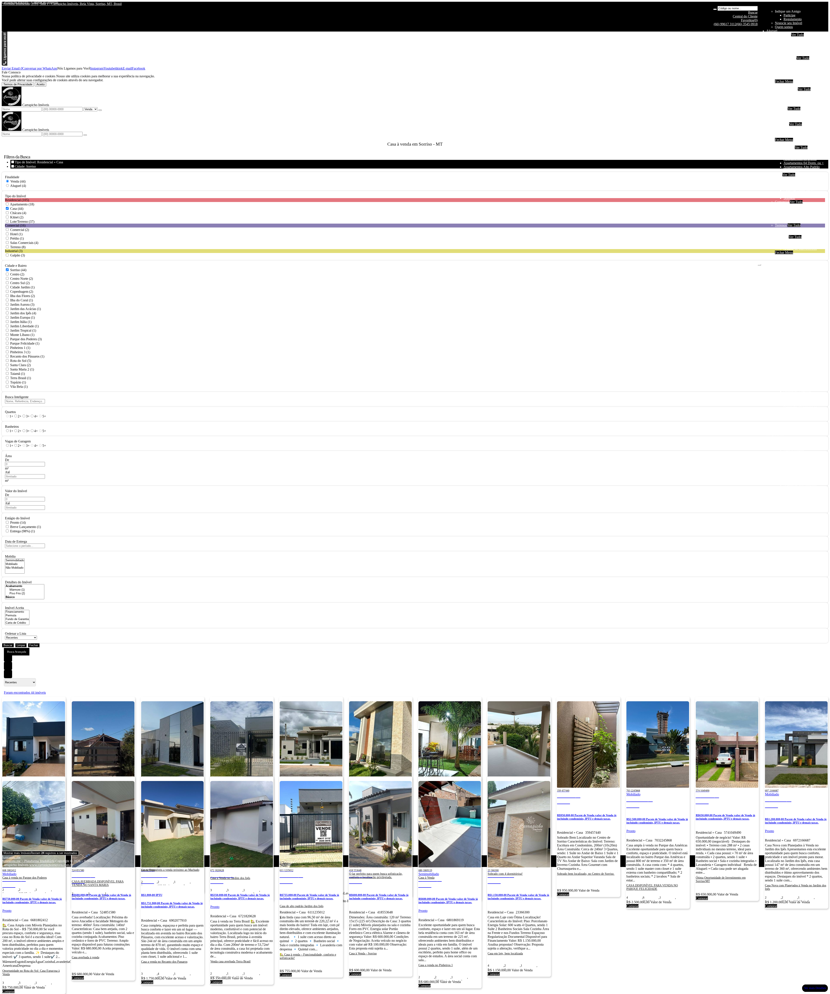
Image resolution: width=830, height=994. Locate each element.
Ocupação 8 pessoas (797, 50)
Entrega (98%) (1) (22, 531)
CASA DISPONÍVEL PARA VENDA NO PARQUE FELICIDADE (652, 887)
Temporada (782, 35)
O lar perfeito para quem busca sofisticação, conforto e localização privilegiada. (376, 875)
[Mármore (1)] (24, 590)
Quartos (10, 412)
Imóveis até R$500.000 (799, 128)
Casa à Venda (426, 877)
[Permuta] (17, 615)
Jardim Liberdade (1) (24, 326)
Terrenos (781, 225)
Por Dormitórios (786, 89)
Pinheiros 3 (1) (20, 352)
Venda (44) (18, 181)
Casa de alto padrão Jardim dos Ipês (301, 906)
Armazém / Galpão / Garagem (804, 221)
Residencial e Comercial (800, 217)
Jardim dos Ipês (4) (23, 313)
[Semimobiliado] (14, 560)
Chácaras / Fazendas (797, 229)
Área (8, 456)
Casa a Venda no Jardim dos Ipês (230, 878)
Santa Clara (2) (20, 365)
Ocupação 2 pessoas (797, 38)
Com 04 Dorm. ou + (797, 105)
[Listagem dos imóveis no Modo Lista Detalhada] (8, 666)
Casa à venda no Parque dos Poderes (24, 877)
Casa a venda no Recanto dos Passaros (164, 961)
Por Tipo (781, 108)
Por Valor (781, 237)
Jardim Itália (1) (21, 322)
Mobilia (10, 556)
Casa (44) (16, 208)
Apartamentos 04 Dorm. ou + (804, 163)
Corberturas (792, 171)
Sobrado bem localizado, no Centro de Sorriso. (586, 873)
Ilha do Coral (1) (21, 300)
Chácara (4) (18, 213)
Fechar (33, 645)
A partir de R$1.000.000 (800, 136)
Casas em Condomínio (799, 120)
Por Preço (781, 124)
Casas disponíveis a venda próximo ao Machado (170, 870)
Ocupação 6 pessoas (797, 46)
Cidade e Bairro (16, 265)
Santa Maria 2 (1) (22, 369)
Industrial (790, 77)
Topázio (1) (18, 382)
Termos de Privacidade (17, 84)
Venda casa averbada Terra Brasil (230, 961)
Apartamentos (793, 62)
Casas (788, 66)
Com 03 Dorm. (794, 101)
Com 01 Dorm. (794, 93)
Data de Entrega (16, 541)
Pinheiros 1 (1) (20, 348)
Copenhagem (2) (21, 291)
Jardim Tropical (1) (23, 330)
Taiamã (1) (17, 373)
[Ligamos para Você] (4, 64)
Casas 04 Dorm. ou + (798, 190)
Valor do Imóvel (16, 491)
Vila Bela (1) (19, 386)
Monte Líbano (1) (22, 335)
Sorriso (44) (18, 270)
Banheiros (12, 426)
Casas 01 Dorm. (795, 178)
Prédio (788, 213)
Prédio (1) (17, 238)
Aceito (41, 84)
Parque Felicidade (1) (24, 343)
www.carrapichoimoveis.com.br (51, 865)
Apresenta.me (11, 857)
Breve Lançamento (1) (25, 527)
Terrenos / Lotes (795, 233)
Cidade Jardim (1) (22, 287)
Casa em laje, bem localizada (505, 953)
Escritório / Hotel (795, 206)
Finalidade (12, 177)
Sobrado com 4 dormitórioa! (505, 873)
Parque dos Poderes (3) (26, 339)
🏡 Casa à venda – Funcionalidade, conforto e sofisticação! (308, 956)
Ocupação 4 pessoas (797, 42)
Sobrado (789, 70)
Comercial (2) (19, 230)
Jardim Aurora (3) (22, 304)
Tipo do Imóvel (15, 196)
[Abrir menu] (759, 264)
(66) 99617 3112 (725, 24)
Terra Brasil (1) (20, 378)
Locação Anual (785, 58)
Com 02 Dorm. (794, 97)
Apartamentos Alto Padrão (802, 167)
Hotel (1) (16, 234)
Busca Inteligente (17, 397)
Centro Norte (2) (21, 278)
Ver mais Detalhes (815, 988)
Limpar (21, 645)
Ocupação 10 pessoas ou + (802, 54)
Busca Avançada (16, 651)
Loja (787, 210)
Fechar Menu (784, 81)
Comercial (791, 73)
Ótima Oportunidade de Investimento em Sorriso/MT (721, 879)
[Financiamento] (17, 612)
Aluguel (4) (18, 186)
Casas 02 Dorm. (795, 182)
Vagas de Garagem (18, 441)
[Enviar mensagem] (100, 110)
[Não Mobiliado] (14, 568)
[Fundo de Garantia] (17, 619)
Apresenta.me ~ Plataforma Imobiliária (28, 861)
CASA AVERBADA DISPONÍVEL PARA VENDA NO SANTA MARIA (98, 883)
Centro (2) (17, 274)
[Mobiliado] (14, 564)
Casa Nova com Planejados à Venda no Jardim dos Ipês (795, 887)
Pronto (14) (18, 522)
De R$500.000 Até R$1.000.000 (806, 132)
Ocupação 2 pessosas (798, 151)
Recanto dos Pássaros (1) (27, 356)
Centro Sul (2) (20, 283)
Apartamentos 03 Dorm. (800, 159)
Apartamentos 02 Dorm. (800, 155)
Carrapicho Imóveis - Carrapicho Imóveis (30, 2)
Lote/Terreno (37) (22, 221)
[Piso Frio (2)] (24, 593)
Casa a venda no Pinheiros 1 (435, 965)
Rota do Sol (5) (20, 361)
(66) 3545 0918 (747, 24)
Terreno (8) (18, 247)
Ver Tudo (797, 35)
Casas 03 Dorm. (795, 186)
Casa (778, 175)
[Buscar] (715, 9)
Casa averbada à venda (85, 957)
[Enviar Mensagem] (85, 135)
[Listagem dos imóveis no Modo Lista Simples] (8, 674)
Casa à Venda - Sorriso (363, 953)
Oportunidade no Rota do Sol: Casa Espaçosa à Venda (31, 972)
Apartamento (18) (22, 204)
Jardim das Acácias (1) (25, 309)
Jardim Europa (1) (22, 317)
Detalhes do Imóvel (18, 582)
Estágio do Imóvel (17, 518)
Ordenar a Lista (15, 633)
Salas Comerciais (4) (24, 243)
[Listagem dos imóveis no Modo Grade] (8, 658)
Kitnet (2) (16, 217)
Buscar (7, 645)
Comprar (563, 894)
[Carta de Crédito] (17, 623)
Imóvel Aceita (14, 608)
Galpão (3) (17, 255)
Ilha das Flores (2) (22, 296)
